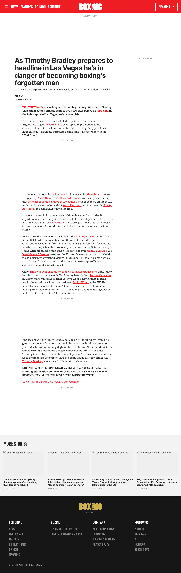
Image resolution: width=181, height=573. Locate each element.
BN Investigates (17, 544)
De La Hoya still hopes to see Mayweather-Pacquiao (50, 382)
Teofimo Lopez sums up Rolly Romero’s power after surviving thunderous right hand (20, 482)
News (14, 7)
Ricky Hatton (57, 222)
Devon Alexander (100, 275)
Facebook (140, 544)
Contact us (99, 534)
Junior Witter (81, 282)
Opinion (40, 7)
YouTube (139, 529)
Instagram (140, 534)
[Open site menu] (6, 6)
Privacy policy (101, 544)
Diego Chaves (54, 124)
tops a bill (103, 110)
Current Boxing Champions (66, 534)
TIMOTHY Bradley (33, 107)
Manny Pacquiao (97, 250)
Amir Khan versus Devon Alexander (59, 198)
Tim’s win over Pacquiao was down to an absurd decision (63, 271)
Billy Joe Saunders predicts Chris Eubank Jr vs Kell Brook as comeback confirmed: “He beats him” (157, 482)
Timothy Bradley (32, 361)
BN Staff (19, 96)
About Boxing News (103, 529)
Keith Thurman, (72, 205)
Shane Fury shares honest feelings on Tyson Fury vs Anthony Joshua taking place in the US (112, 482)
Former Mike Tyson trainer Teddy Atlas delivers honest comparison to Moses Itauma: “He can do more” (67, 482)
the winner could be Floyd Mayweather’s (52, 201)
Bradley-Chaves (85, 236)
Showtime (93, 194)
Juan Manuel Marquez (35, 254)
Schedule (54, 7)
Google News (142, 549)
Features (27, 7)
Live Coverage (16, 534)
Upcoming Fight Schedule (65, 529)
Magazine (164, 6)
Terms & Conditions (104, 539)
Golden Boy (59, 194)
